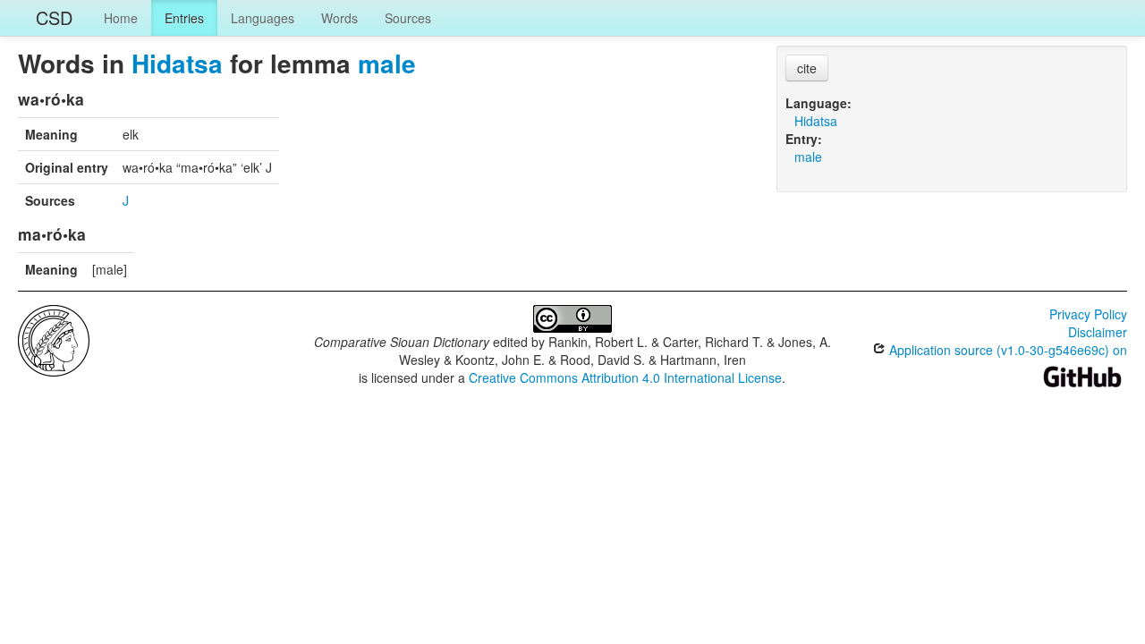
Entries (184, 18)
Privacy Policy (1088, 314)
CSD (54, 17)
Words (339, 18)
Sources (408, 18)
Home (121, 18)
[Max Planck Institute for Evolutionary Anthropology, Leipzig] (53, 339)
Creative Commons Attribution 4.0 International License (625, 377)
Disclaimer (1097, 332)
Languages (262, 18)
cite (807, 68)
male (387, 63)
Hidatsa (177, 63)
